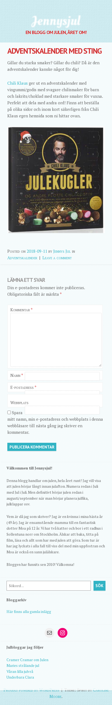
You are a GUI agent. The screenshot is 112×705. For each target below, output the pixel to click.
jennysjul (56, 20)
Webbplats (19, 402)
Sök (99, 585)
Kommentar (21, 309)
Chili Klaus (18, 83)
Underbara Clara (20, 677)
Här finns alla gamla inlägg (29, 611)
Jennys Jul (62, 251)
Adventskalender (22, 257)
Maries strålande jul (23, 665)
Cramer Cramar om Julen (27, 659)
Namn (16, 375)
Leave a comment (57, 257)
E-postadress (23, 387)
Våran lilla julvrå (20, 671)
